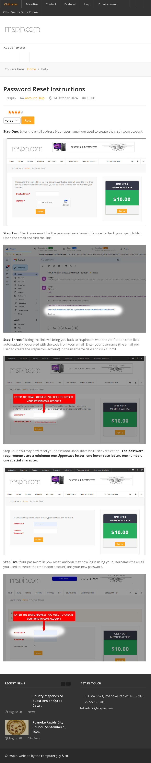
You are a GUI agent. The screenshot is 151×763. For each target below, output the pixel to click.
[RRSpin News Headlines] (22, 29)
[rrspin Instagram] (138, 756)
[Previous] (63, 684)
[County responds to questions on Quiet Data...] (17, 701)
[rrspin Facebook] (124, 756)
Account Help (34, 98)
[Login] (15, 57)
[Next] (68, 684)
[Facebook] (133, 3)
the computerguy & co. (52, 756)
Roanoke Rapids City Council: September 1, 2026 (49, 727)
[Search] (5, 57)
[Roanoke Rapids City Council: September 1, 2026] (17, 727)
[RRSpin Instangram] (147, 3)
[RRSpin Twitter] (147, 11)
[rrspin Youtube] (131, 756)
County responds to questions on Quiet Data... (47, 701)
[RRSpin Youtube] (140, 3)
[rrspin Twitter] (145, 756)
